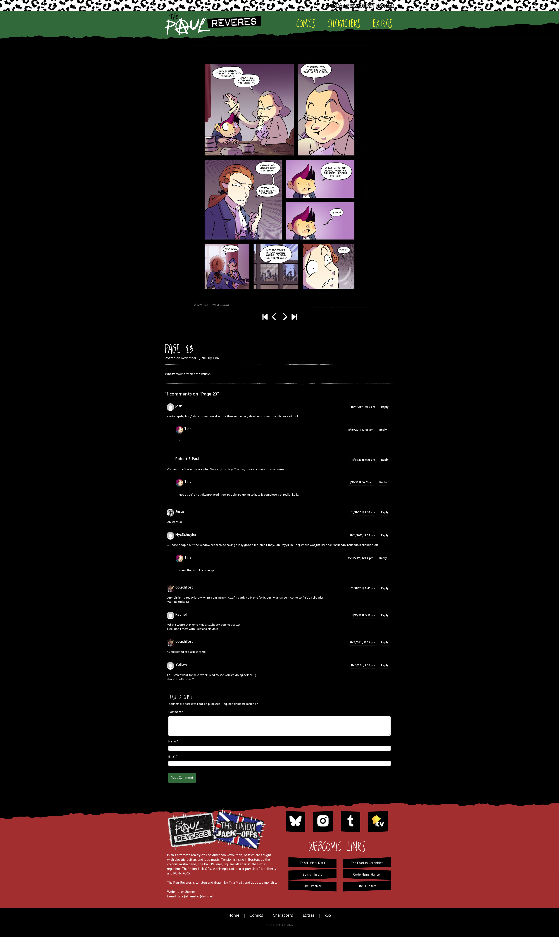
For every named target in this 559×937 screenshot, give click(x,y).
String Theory (312, 874)
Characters (344, 23)
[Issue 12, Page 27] (294, 317)
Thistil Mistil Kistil (312, 863)
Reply (384, 407)
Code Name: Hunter (367, 874)
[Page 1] (264, 317)
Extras (382, 23)
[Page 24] (279, 176)
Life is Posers (367, 886)
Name (172, 742)
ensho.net (188, 892)
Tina (216, 358)
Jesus (179, 512)
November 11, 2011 (194, 358)
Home (234, 915)
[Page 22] (274, 317)
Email (171, 757)
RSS (327, 915)
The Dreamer (312, 886)
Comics (305, 23)
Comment (174, 712)
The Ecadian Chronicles (367, 863)
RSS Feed (385, 6)
